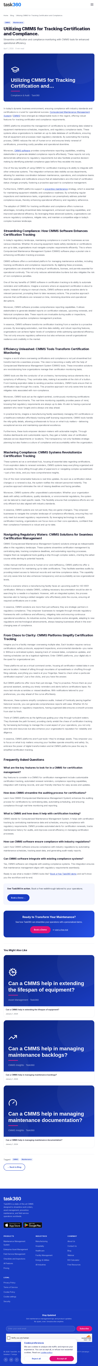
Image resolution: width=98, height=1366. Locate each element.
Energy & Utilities (42, 1260)
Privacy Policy (9, 1283)
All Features (8, 1263)
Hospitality (40, 1246)
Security (7, 1301)
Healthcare (40, 1251)
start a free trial (61, 930)
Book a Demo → (18, 898)
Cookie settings (10, 1297)
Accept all (62, 1358)
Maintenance (18, 22)
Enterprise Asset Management (16, 1249)
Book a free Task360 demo (63, 874)
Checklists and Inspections (14, 1259)
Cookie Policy (9, 1292)
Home (6, 15)
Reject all (36, 1358)
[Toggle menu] (92, 4)
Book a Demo (40, 930)
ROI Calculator (73, 1260)
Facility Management (44, 1255)
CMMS (7, 22)
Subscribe (84, 1329)
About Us (71, 1241)
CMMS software (22, 150)
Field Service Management (14, 1254)
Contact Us (72, 1246)
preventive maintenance (56, 189)
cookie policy (46, 1352)
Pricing (6, 1268)
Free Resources (74, 1265)
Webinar (71, 1255)
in (11, 1360)
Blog (12, 15)
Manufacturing (41, 1241)
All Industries (41, 1265)
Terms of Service (11, 1287)
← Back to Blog (14, 1167)
